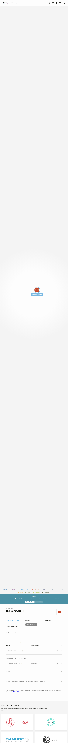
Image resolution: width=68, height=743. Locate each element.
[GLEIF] (51, 722)
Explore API (39, 602)
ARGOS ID (8, 645)
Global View (10, 608)
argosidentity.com (35, 645)
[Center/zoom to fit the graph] (46, 3)
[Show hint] (23, 611)
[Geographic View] (56, 3)
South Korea (48, 620)
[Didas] (17, 722)
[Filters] (49, 3)
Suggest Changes (31, 624)
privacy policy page (14, 691)
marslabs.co (28, 620)
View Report (29, 601)
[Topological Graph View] (53, 3)
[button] (34, 632)
